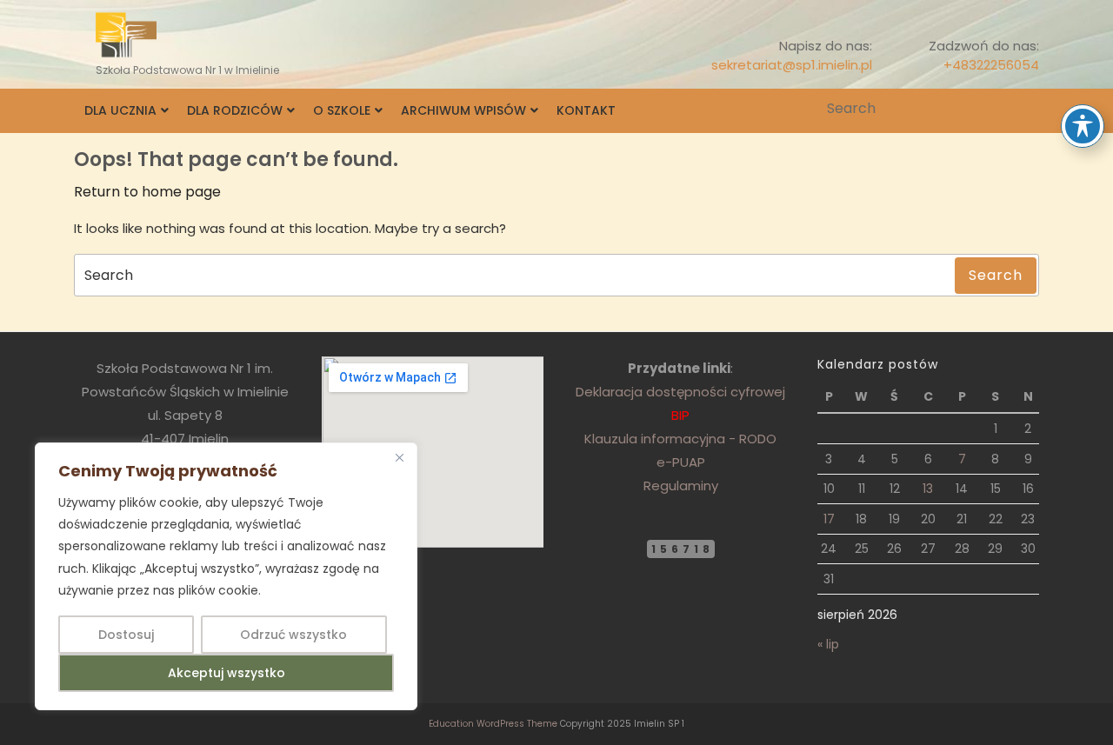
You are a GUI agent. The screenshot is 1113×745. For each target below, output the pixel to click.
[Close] (399, 457)
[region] (226, 576)
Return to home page (147, 192)
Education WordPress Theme (493, 723)
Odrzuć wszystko (293, 634)
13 (928, 488)
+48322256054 (991, 65)
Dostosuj (126, 634)
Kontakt (586, 110)
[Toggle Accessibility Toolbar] (1082, 126)
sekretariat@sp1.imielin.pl (791, 65)
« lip (828, 644)
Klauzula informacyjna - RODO (680, 438)
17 (829, 519)
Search (1027, 108)
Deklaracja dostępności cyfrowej (680, 391)
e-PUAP (680, 462)
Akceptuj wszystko (226, 673)
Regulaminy (680, 485)
